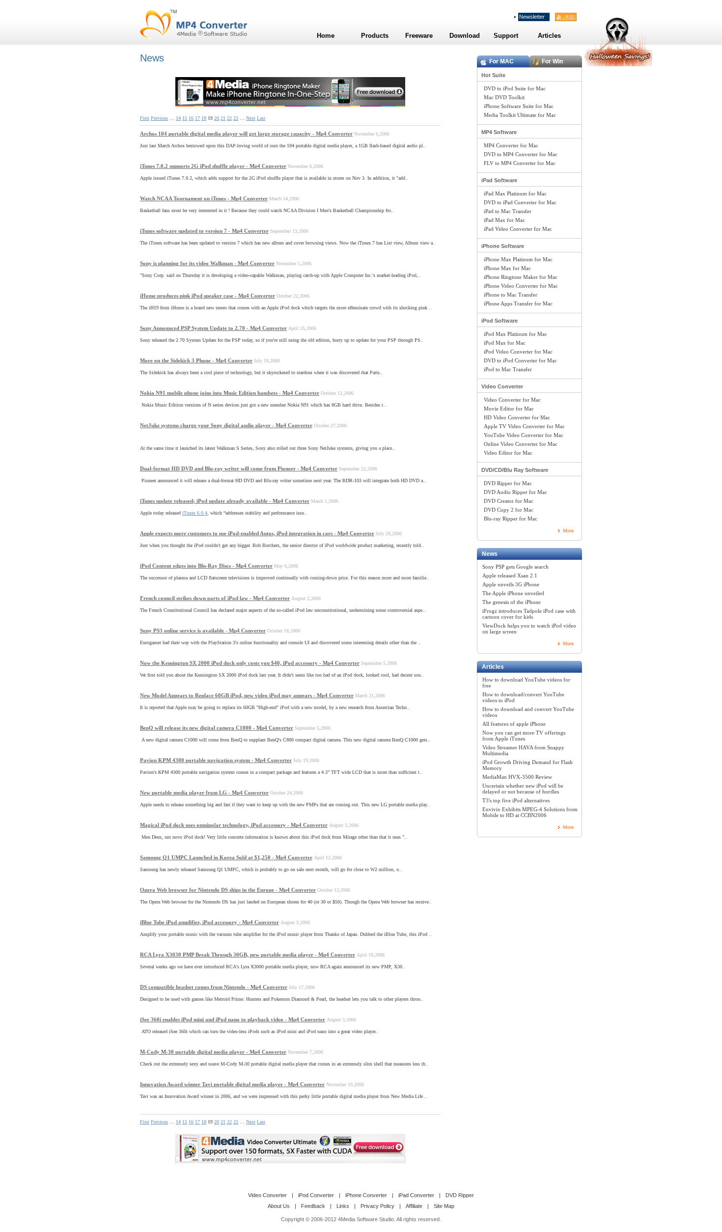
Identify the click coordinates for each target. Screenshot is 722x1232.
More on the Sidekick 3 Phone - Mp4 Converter (196, 360)
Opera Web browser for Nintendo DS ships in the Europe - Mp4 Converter (228, 890)
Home (325, 35)
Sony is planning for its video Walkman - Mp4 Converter (207, 263)
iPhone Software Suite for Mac (519, 106)
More (568, 530)
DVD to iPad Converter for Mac (520, 202)
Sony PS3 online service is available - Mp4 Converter (203, 630)
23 (235, 118)
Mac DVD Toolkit (504, 97)
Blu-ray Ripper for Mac (510, 518)
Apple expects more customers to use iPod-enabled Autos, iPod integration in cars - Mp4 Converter (257, 533)
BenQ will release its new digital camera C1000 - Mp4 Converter (216, 728)
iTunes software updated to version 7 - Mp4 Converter (204, 231)
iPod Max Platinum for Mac (515, 334)
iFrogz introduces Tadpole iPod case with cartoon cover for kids (529, 614)
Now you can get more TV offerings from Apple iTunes (523, 735)
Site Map (444, 1206)
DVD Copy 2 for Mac (508, 510)
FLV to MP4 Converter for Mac (519, 163)
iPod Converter (316, 1195)
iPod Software (499, 321)
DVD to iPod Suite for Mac (515, 88)
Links (342, 1206)
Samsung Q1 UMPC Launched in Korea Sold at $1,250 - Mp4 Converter (226, 857)
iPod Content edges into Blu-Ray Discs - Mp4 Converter (206, 566)
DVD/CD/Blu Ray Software (514, 470)
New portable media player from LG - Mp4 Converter (204, 792)
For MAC (501, 61)
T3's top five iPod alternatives (516, 800)
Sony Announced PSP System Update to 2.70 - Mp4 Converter (213, 328)
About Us (279, 1206)
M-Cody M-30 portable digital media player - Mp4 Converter (213, 1052)
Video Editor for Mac (508, 453)
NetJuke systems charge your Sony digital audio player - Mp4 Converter (226, 425)
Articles (493, 666)
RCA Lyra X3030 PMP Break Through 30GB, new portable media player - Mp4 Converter (247, 955)
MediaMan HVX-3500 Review (517, 777)
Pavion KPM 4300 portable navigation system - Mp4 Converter (216, 760)
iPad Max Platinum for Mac (515, 193)
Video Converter (502, 386)
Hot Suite (493, 75)
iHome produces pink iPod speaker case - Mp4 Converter (207, 296)
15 (184, 118)
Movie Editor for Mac (509, 408)
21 (223, 118)
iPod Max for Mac (505, 343)
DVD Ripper (459, 1195)
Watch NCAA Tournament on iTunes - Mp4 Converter (204, 198)
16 (191, 118)
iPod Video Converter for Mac (518, 352)
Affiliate (414, 1206)
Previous (159, 118)
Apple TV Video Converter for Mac (524, 426)
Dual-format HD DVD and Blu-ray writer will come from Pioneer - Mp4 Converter (238, 468)
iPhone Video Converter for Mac (521, 286)
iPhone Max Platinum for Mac (518, 259)
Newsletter (532, 17)
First (144, 118)
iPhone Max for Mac (507, 268)
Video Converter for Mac (512, 400)
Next (250, 118)
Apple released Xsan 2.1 (509, 575)
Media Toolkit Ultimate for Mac (520, 115)
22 (229, 118)
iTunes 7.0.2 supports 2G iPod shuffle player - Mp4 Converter (213, 166)
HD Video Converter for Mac (517, 417)
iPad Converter (416, 1195)
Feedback (313, 1206)
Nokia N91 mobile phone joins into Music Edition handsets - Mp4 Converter (229, 393)
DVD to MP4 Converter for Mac (520, 154)
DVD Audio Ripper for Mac (515, 492)
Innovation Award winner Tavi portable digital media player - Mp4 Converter (232, 1084)
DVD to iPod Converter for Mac (520, 360)
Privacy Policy (377, 1206)
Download (464, 35)
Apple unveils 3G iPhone (510, 584)
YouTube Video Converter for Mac (523, 435)
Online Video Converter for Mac (520, 444)
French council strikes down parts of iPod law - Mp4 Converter (215, 598)
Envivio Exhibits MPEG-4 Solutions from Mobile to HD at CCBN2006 (530, 812)
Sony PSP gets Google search (515, 567)
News (490, 553)
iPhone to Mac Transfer (510, 295)
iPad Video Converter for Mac (518, 229)
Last (261, 118)
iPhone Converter (366, 1195)
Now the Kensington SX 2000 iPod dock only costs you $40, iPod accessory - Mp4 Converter (250, 663)
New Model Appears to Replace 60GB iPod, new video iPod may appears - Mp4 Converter (247, 695)
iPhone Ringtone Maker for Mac (520, 277)
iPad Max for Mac (504, 220)
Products (375, 35)
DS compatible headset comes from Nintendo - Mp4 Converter (213, 987)
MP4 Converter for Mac (511, 145)
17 (197, 118)
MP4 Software (499, 132)
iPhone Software (502, 246)
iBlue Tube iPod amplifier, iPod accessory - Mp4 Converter (209, 922)
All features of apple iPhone (514, 724)
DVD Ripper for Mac (508, 483)
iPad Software (499, 180)
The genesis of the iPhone (511, 602)
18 (203, 118)
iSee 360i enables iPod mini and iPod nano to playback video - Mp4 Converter (232, 1019)
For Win (552, 61)
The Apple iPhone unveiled (513, 593)
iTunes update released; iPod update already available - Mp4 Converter (224, 501)
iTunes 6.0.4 (194, 513)
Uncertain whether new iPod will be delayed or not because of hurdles (522, 788)
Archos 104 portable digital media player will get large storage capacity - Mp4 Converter (246, 134)
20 (216, 118)
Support (506, 35)
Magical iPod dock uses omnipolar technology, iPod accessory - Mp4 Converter (234, 825)
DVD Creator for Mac (508, 501)
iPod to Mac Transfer (508, 369)
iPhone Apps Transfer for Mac (518, 303)
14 (178, 118)
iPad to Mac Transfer (507, 211)
